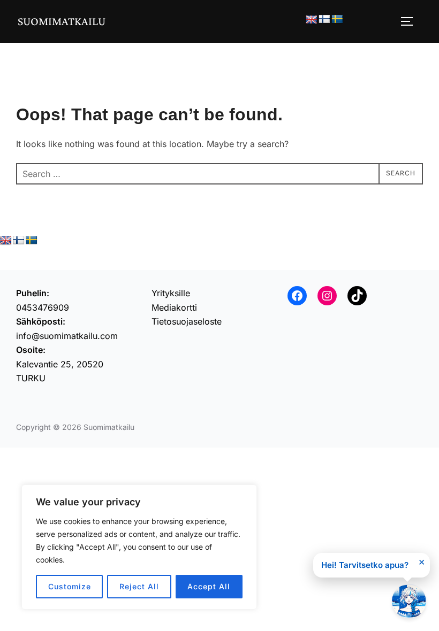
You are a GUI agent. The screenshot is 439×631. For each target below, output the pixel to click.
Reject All (139, 586)
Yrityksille (171, 293)
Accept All (208, 586)
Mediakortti (174, 307)
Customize (69, 586)
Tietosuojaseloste (187, 321)
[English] (311, 20)
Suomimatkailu (61, 21)
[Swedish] (337, 19)
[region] (139, 547)
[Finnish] (324, 19)
